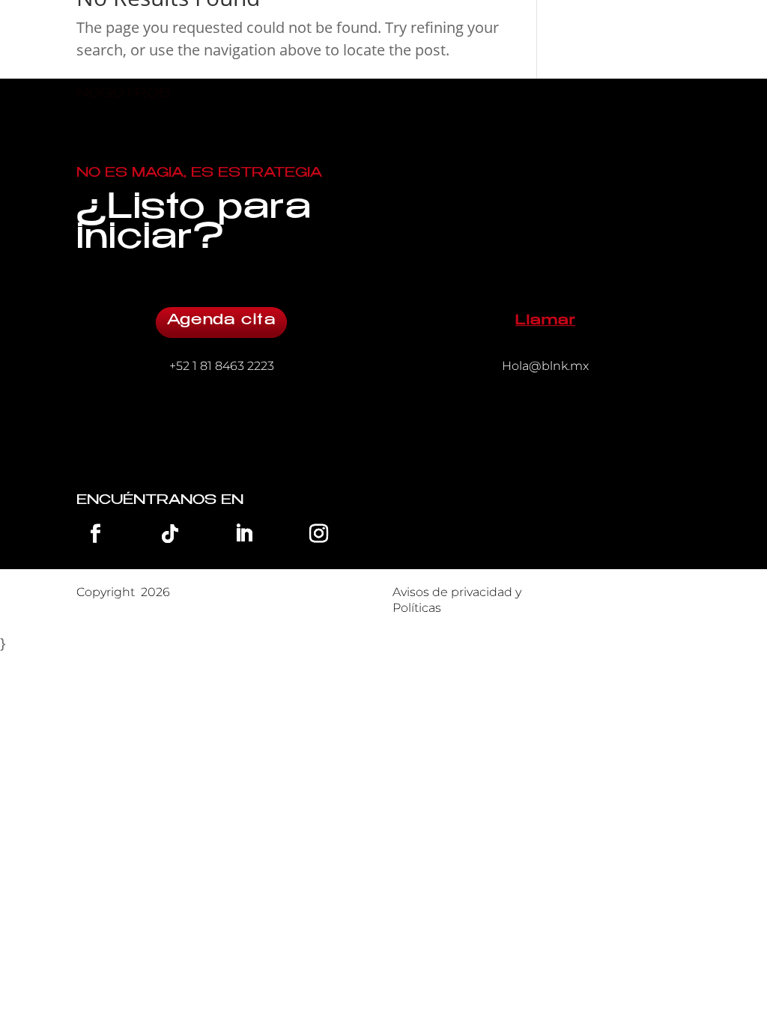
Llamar (545, 321)
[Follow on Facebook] (95, 533)
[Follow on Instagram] (318, 533)
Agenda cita (221, 321)
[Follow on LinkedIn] (244, 533)
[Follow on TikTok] (170, 533)
